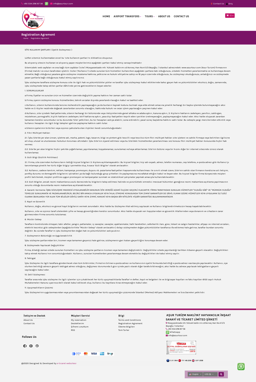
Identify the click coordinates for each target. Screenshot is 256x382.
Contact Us (218, 3)
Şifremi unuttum (79, 326)
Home (106, 16)
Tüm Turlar (123, 330)
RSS (73, 330)
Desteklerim (77, 323)
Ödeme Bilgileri (126, 326)
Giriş (230, 3)
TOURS (149, 16)
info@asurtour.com (62, 3)
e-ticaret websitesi (66, 363)
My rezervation (78, 320)
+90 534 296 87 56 (33, 3)
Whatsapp (174, 332)
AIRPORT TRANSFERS (126, 16)
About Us (164, 16)
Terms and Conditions (129, 320)
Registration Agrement (130, 323)
